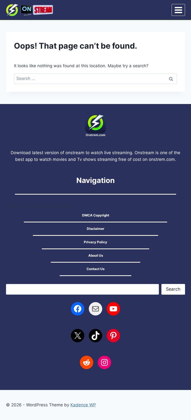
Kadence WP (83, 404)
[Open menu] (178, 10)
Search (173, 289)
